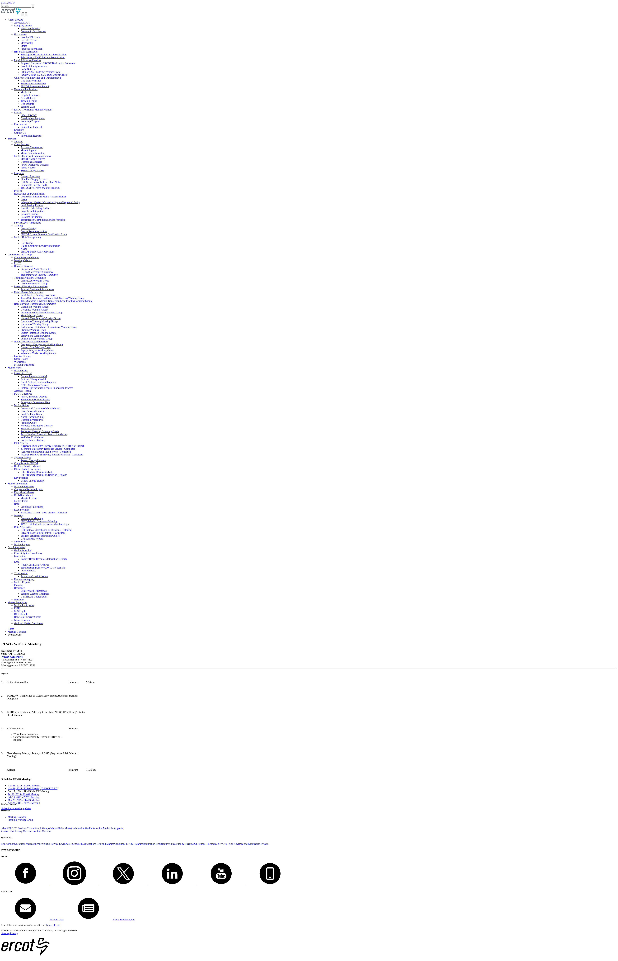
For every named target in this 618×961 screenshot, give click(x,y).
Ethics (24, 45)
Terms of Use (53, 925)
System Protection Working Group (38, 332)
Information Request (31, 135)
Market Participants (24, 364)
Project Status (43, 843)
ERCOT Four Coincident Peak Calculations (43, 532)
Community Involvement (33, 31)
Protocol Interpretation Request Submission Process (47, 388)
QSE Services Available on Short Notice (41, 182)
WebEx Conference (12, 656)
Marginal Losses (29, 498)
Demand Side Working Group (36, 347)
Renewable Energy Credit (34, 185)
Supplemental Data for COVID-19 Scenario (43, 567)
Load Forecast (28, 570)
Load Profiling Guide (31, 414)
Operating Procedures (32, 419)
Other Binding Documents (27, 469)
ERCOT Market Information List (143, 843)
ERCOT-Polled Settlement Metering (39, 521)
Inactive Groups (22, 356)
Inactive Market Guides (32, 440)
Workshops (20, 361)
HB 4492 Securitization (26, 51)
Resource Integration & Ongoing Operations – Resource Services (193, 843)
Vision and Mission (30, 28)
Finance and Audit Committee (36, 269)
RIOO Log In (21, 614)
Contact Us (20, 132)
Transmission (21, 573)
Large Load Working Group (35, 280)
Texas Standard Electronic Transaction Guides (44, 434)
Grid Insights (27, 103)
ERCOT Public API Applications (37, 251)
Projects (18, 190)
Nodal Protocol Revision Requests (38, 382)
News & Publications (123, 919)
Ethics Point (7, 843)
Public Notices (28, 167)
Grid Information (16, 547)
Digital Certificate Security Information (40, 245)
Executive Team (29, 40)
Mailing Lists (57, 919)
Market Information (18, 483)
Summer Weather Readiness (35, 593)
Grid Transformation (31, 80)
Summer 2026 (28, 106)
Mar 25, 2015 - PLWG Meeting (24, 800)
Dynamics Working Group (34, 309)
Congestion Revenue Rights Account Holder (43, 196)
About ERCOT (15, 19)
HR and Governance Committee (37, 272)
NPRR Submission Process (34, 385)
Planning (18, 585)
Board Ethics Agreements (34, 66)
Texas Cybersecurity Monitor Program (40, 187)
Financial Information (31, 48)
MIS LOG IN (8, 2)
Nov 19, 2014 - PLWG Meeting (33, 788)
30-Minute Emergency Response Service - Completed (48, 448)
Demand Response (30, 176)
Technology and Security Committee (39, 274)
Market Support (29, 150)
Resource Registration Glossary (37, 425)
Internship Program (30, 121)
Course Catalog (28, 228)
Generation (19, 556)
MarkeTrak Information (32, 153)
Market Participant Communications (32, 156)
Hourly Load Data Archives (35, 564)
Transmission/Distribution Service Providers (43, 219)
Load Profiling (21, 509)
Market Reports (22, 544)
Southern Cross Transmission (35, 399)
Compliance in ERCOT (26, 463)
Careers (18, 112)
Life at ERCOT (29, 115)
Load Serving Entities (32, 205)
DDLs (24, 240)
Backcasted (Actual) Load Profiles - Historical (44, 512)
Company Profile (23, 25)
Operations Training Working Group (39, 321)
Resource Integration (31, 216)
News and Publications (25, 89)
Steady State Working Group (35, 335)
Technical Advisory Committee (30, 277)
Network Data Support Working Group (41, 318)
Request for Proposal (31, 127)
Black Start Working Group (35, 306)
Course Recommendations (34, 231)
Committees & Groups (38, 828)
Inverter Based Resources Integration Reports (44, 559)
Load (16, 561)
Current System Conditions (28, 553)
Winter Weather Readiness (34, 590)
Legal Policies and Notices (27, 60)
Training (18, 225)
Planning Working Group (33, 330)
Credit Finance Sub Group (34, 283)
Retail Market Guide (31, 428)
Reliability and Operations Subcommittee (35, 303)
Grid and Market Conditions (28, 623)
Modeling (19, 599)
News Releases (28, 98)
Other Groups (21, 359)
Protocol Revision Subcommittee (30, 286)
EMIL (17, 608)
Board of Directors (30, 37)
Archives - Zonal (22, 390)
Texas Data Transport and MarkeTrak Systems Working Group (52, 298)
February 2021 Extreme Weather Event (40, 72)
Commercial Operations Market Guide (40, 408)
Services (12, 138)
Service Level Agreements (27, 222)
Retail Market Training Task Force (38, 295)
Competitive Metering (32, 518)
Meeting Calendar (23, 260)
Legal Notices (28, 69)
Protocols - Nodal (23, 373)
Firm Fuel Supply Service (34, 179)
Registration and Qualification (29, 193)
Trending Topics (29, 101)
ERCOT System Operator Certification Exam (44, 234)
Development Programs (33, 118)
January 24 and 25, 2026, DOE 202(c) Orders (44, 74)
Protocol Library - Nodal (33, 379)
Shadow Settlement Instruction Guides (40, 535)
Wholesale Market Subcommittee (31, 341)
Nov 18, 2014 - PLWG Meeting (24, 785)
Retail (17, 503)
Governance (20, 34)
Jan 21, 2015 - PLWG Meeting (23, 794)
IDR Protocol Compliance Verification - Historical (46, 530)
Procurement (20, 124)
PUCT (17, 263)
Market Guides (21, 405)
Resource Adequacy (24, 579)
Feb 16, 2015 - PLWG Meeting (24, 797)
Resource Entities (29, 214)
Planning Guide (29, 422)
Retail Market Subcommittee (28, 292)
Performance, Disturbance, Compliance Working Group (49, 327)
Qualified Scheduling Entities (35, 208)
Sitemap (5, 933)
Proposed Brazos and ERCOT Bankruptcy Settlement (48, 63)
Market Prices (21, 501)
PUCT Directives (23, 393)
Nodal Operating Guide (33, 417)
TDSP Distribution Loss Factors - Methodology (45, 524)
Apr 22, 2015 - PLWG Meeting (24, 803)
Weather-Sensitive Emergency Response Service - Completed (52, 454)
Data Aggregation (23, 527)
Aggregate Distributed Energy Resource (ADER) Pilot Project (52, 446)
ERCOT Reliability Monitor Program (33, 109)
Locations (19, 130)
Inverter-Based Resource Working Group (41, 312)
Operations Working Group (34, 324)
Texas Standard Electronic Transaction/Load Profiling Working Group (56, 301)
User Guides (27, 243)
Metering (18, 515)
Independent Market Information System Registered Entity (50, 202)
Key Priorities (21, 477)
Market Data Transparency (27, 237)
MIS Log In (20, 611)
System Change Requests (33, 460)
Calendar (46, 831)
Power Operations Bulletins (35, 164)
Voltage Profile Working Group (36, 338)
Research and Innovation (33, 83)
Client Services (21, 144)
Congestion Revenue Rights (28, 489)
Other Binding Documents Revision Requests (44, 474)
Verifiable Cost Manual (32, 437)
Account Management (32, 147)
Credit (24, 199)
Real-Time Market (23, 495)
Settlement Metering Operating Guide (40, 431)
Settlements (20, 541)
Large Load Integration (32, 211)
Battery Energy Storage (32, 480)
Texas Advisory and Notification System (247, 843)
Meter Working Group (32, 315)
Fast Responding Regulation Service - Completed (46, 451)
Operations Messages (31, 161)
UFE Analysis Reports (32, 538)
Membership (27, 43)
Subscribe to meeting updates (16, 808)
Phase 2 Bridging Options (34, 396)
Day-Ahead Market (24, 492)
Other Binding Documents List (36, 472)
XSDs (24, 248)
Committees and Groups (20, 254)
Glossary (17, 831)
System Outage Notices (32, 170)
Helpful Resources (30, 95)
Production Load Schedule (34, 576)
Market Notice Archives (33, 159)
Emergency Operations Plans (35, 402)
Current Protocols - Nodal (34, 376)
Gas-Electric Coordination (34, 596)
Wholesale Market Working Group (38, 353)
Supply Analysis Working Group (37, 350)
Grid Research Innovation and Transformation (37, 77)
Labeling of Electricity (32, 506)
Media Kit (26, 92)
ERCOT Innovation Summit (35, 86)
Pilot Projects (21, 443)
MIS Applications (87, 843)
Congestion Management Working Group (42, 344)
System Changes (22, 457)
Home (11, 628)
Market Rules (14, 367)
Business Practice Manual (27, 466)
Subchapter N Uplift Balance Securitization (43, 57)
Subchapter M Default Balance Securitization (43, 54)
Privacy (14, 933)
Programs (19, 173)
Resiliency (19, 588)
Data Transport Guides (32, 411)
